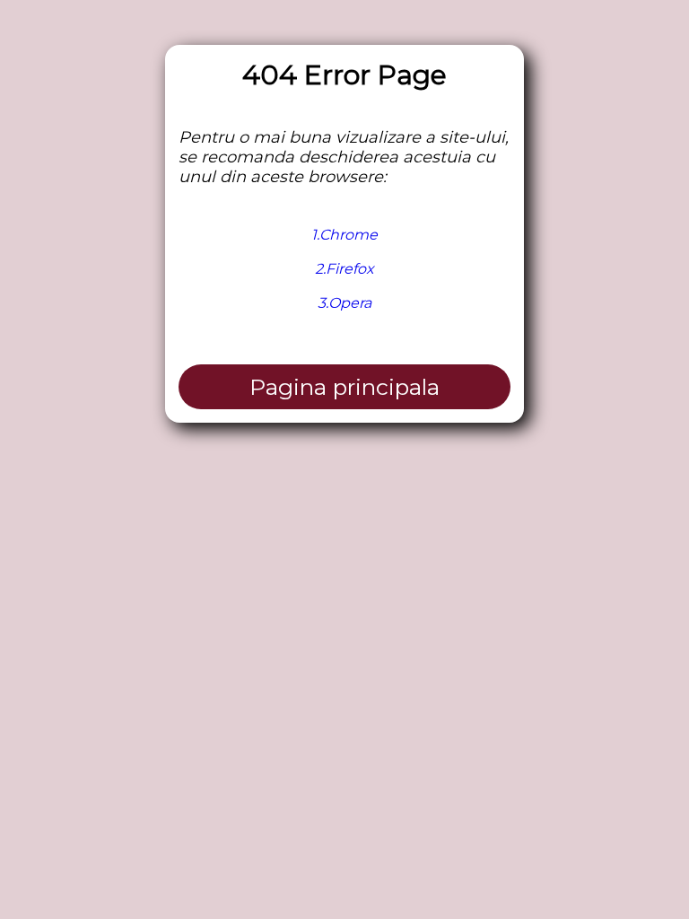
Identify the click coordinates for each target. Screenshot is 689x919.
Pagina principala (344, 386)
